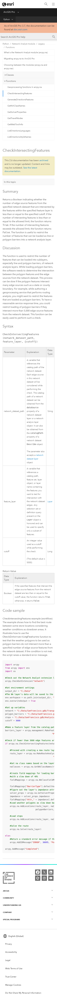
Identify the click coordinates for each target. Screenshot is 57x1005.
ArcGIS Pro (9, 12)
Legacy (41, 44)
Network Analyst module (23, 44)
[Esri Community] (37, 878)
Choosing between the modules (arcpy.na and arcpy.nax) (25, 67)
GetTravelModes (15, 118)
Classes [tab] (10, 75)
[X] (44, 872)
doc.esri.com (20, 29)
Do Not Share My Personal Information (23, 993)
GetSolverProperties (16, 112)
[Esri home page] (8, 4)
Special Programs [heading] (11, 919)
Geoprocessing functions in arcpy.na (24, 87)
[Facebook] (37, 872)
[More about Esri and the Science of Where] (8, 878)
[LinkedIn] (50, 872)
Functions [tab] (11, 81)
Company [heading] (7, 912)
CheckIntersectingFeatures (19, 93)
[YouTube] (50, 878)
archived (43, 160)
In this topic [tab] (10, 182)
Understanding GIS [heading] (12, 905)
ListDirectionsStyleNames (19, 137)
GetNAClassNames (16, 106)
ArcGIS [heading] (6, 891)
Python (7, 19)
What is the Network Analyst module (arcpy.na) (26, 52)
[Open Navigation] (53, 4)
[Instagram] (44, 878)
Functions (10, 47)
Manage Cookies (13, 985)
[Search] (46, 4)
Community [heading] (8, 898)
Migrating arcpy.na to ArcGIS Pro (19, 58)
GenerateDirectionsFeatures (20, 99)
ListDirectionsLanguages (18, 131)
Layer (50, 501)
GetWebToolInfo (15, 124)
